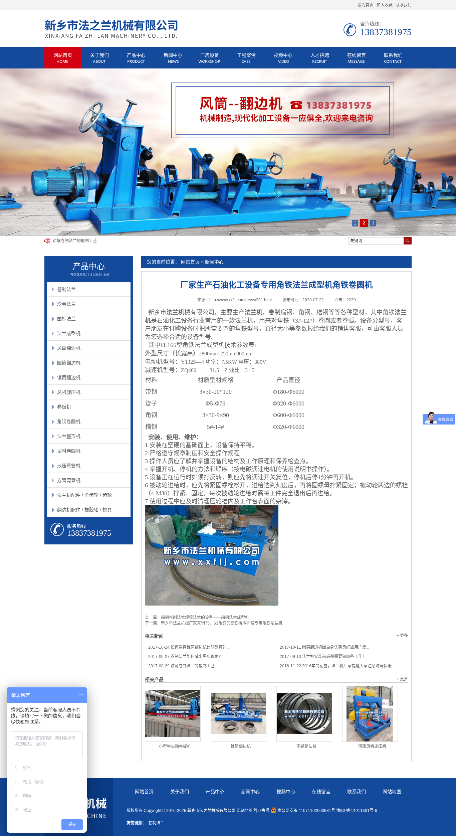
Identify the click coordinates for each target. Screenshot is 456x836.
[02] (228, 151)
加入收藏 (385, 5)
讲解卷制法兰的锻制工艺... (183, 666)
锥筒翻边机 (241, 746)
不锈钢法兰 (306, 746)
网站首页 (62, 55)
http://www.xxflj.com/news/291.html (240, 300)
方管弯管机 (68, 480)
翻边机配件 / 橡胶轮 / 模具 (84, 509)
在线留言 (356, 55)
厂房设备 (209, 55)
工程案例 (246, 55)
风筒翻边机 (68, 348)
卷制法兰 (66, 289)
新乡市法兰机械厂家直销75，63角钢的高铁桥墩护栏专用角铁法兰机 (221, 623)
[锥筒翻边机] (238, 714)
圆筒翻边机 (68, 362)
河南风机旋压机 (372, 746)
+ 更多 (402, 635)
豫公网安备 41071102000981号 (306, 810)
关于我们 (99, 55)
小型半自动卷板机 (175, 746)
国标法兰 (66, 318)
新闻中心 (173, 55)
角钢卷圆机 (68, 421)
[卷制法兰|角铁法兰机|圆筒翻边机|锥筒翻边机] (111, 37)
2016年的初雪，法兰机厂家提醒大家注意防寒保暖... (337, 666)
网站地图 (392, 791)
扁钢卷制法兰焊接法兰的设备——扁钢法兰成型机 (205, 617)
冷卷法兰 (66, 304)
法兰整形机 (68, 436)
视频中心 (283, 55)
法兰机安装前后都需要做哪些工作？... (324, 656)
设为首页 (366, 5)
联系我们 (404, 5)
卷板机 (64, 406)
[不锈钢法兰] (304, 714)
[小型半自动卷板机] (173, 714)
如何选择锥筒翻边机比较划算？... (189, 647)
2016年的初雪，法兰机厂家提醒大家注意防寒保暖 (97, 240)
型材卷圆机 (68, 451)
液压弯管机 (68, 465)
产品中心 (136, 55)
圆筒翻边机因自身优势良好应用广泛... (324, 647)
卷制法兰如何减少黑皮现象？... (187, 656)
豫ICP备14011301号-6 (356, 810)
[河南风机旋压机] (370, 714)
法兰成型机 (68, 333)
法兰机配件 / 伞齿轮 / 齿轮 (84, 495)
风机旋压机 (68, 392)
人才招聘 (319, 55)
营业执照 (261, 810)
